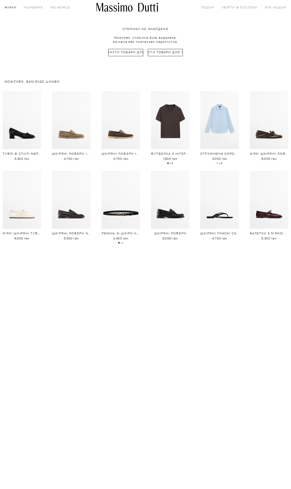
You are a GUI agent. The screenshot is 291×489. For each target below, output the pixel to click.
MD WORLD (60, 7)
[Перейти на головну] (127, 7)
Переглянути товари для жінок (125, 52)
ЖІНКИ (11, 7)
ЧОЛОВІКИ (33, 7)
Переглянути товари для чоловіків (165, 52)
